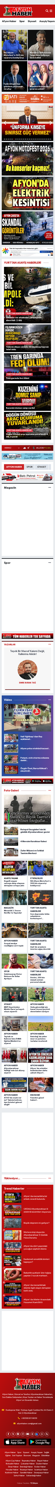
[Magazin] (49, 488)
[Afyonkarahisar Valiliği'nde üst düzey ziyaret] (14, 1055)
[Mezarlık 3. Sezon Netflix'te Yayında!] (14, 897)
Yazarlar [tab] (9, 644)
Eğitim (8, 1456)
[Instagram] (23, 1434)
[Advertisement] (27, 1142)
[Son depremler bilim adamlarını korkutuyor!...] (40, 897)
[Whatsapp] (42, 1434)
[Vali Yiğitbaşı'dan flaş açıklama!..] (11, 738)
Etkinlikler (36, 878)
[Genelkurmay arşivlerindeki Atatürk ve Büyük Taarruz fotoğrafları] (27, 809)
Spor (22, 21)
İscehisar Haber (41, 1470)
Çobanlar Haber (28, 1464)
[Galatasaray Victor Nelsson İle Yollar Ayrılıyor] (14, 961)
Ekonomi (35, 1095)
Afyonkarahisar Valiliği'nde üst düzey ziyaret (14, 1070)
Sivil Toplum (17, 1456)
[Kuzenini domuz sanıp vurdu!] (27, 397)
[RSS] (47, 1434)
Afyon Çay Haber (13, 1461)
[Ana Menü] (51, 11)
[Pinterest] (18, 1434)
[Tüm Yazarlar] (49, 644)
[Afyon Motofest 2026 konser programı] (27, 159)
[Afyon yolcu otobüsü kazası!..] (11, 748)
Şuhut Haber (19, 1476)
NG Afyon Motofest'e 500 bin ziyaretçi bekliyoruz (40, 883)
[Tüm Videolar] (49, 700)
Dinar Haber (13, 1467)
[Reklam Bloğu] (27, 98)
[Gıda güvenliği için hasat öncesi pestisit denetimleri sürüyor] (40, 994)
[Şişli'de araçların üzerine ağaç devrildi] (40, 930)
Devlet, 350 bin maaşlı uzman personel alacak (37, 980)
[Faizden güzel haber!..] (40, 1085)
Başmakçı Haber (29, 1461)
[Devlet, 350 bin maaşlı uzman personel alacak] (40, 961)
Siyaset (32, 21)
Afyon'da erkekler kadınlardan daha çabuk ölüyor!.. (39, 1070)
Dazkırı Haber (42, 1464)
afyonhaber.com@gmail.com (29, 1424)
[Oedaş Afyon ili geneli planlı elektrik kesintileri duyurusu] (27, 193)
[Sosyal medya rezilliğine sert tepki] (14, 930)
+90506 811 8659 (29, 1418)
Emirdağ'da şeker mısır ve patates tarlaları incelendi (38, 1039)
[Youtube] (27, 1434)
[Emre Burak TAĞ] (27, 670)
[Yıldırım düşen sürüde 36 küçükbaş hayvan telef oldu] (27, 338)
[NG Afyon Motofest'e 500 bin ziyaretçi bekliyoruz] (40, 868)
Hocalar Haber (12, 1470)
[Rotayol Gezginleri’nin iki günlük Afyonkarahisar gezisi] (11, 831)
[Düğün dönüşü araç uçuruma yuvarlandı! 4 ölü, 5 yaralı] (27, 425)
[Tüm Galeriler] (49, 790)
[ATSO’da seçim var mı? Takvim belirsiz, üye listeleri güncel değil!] (14, 1085)
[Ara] (47, 11)
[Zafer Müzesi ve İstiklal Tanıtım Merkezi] (11, 852)
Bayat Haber (42, 1461)
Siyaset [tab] (41, 467)
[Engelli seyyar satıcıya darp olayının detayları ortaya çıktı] (14, 868)
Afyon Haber (9, 21)
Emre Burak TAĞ (27, 683)
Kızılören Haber (11, 1473)
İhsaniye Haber (26, 1470)
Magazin (10, 487)
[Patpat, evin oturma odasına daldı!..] (11, 759)
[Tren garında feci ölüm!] (27, 367)
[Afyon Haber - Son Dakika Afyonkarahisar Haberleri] (18, 11)
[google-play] (40, 1442)
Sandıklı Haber (26, 1473)
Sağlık (46, 1452)
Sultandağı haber (33, 1476)
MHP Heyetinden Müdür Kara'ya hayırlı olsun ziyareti (14, 1009)
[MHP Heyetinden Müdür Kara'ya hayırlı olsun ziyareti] (14, 994)
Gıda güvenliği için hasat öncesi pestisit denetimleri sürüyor (40, 1009)
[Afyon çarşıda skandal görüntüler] (27, 228)
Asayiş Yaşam (47, 21)
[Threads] (32, 1434)
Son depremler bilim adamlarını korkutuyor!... (39, 916)
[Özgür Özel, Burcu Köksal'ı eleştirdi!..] (11, 770)
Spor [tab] (29, 467)
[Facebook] (8, 1434)
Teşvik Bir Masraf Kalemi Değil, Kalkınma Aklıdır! (27, 652)
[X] (13, 1434)
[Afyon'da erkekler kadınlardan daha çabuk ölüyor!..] (40, 1055)
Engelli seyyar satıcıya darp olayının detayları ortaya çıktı (14, 883)
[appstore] (15, 1442)
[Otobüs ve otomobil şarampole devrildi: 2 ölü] (27, 295)
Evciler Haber (40, 1467)
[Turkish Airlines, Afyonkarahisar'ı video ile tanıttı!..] (27, 718)
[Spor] (49, 563)
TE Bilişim (34, 1483)
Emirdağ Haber (26, 1467)
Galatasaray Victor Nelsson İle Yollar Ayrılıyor (13, 976)
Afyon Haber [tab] (14, 467)
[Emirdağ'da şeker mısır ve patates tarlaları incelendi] (40, 1023)
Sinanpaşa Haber (41, 1473)
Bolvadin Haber (12, 1464)
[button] (5, 123)
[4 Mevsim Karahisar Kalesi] (11, 841)
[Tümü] (49, 1178)
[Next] (37, 1434)
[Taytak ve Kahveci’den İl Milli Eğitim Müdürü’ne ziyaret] (14, 1023)
